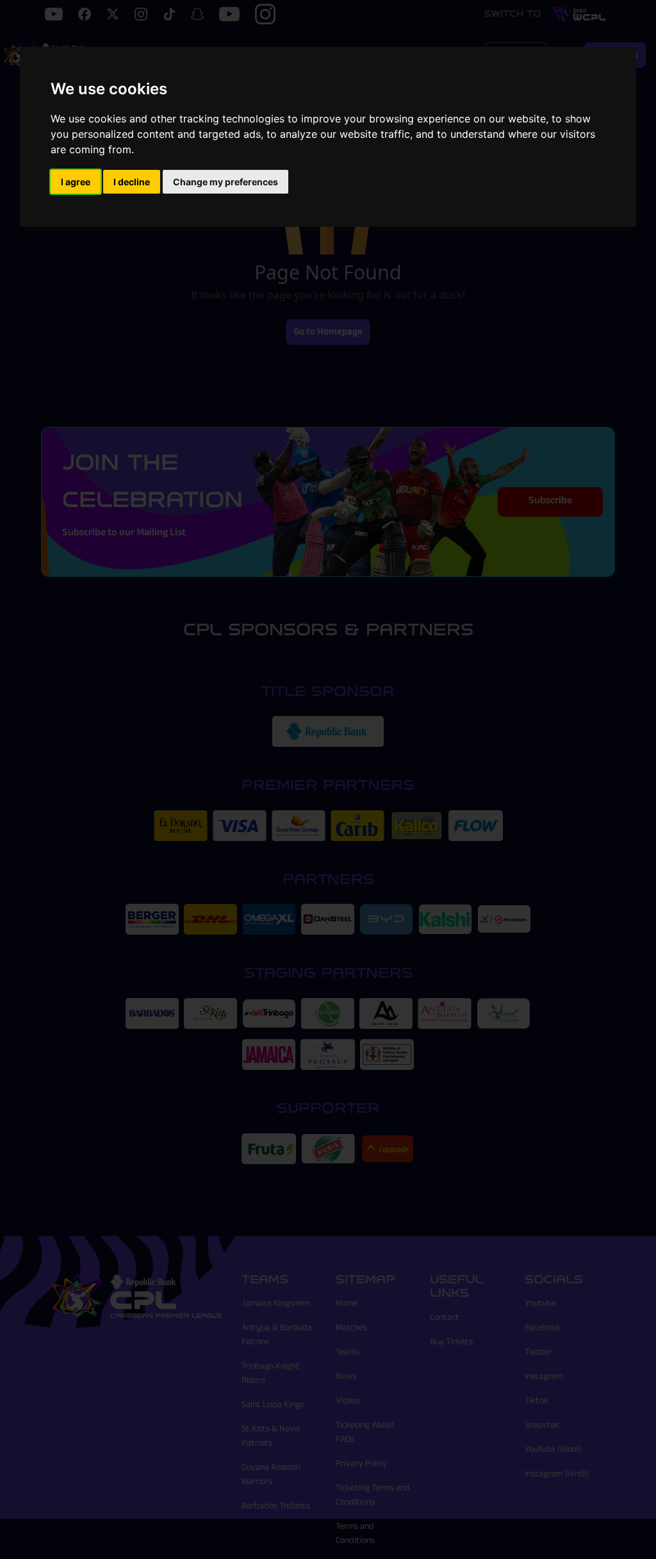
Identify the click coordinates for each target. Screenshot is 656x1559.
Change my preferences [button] (225, 181)
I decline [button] (131, 181)
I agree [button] (75, 181)
